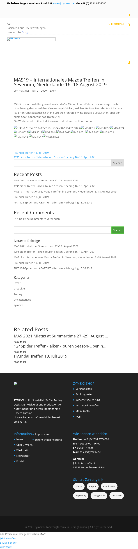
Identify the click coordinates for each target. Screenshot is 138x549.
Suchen (117, 163)
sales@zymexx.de (63, 3)
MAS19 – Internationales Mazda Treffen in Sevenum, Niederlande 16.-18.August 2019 (65, 191)
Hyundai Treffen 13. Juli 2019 (31, 152)
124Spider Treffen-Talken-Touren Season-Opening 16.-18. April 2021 (55, 157)
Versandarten (84, 389)
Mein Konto (82, 411)
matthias (24, 90)
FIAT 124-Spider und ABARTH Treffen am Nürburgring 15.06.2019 (53, 202)
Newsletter (22, 455)
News (19, 439)
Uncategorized (22, 299)
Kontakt (21, 461)
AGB (78, 416)
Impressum (42, 434)
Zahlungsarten (84, 394)
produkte (19, 288)
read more (20, 341)
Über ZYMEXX (24, 444)
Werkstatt (22, 450)
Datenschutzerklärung (48, 439)
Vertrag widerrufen (87, 405)
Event (53, 90)
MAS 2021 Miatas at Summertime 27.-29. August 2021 (46, 180)
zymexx (18, 305)
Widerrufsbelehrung (88, 400)
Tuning (18, 294)
